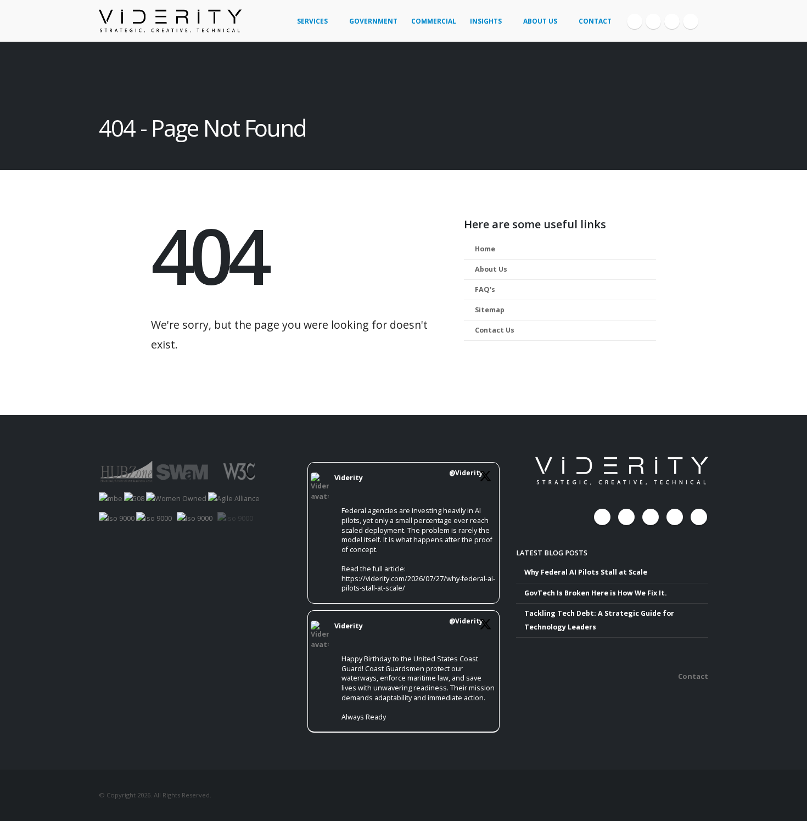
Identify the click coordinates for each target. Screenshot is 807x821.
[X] (653, 21)
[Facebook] (634, 21)
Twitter (626, 517)
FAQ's (485, 289)
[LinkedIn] (690, 21)
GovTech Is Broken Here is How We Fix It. (595, 593)
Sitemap (490, 309)
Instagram (674, 517)
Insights (486, 21)
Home (485, 249)
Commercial (433, 21)
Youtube (650, 517)
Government (373, 21)
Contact (595, 21)
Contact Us (494, 330)
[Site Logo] (170, 20)
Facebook (602, 517)
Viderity (348, 477)
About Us (540, 21)
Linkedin (699, 517)
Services (312, 21)
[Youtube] (672, 21)
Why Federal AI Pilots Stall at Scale (585, 572)
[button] (703, 17)
